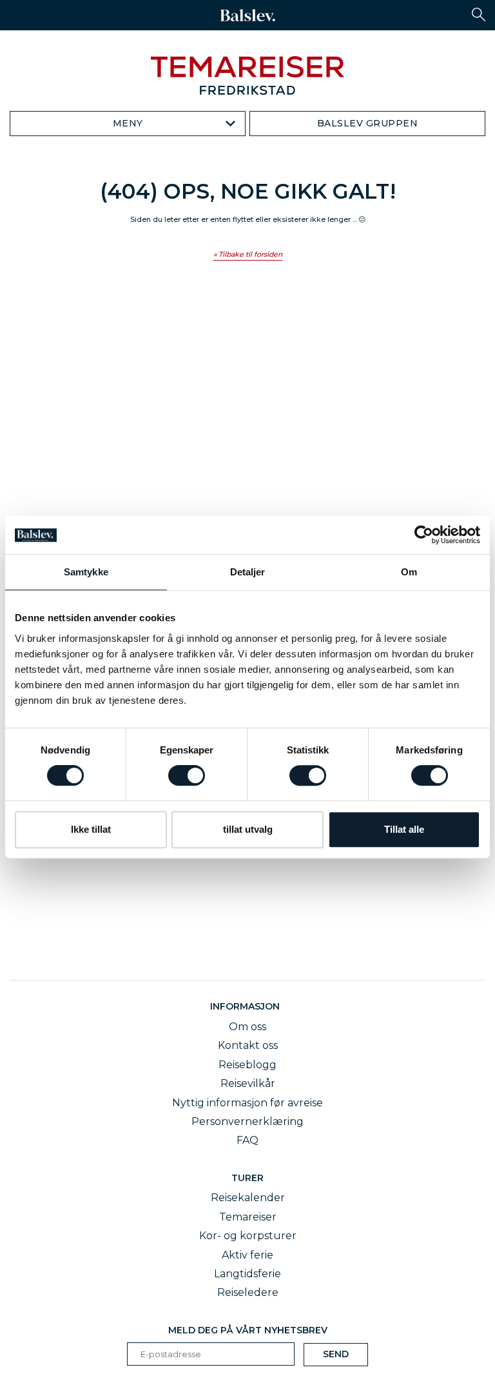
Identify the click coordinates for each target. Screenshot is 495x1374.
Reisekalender (248, 1197)
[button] (478, 14)
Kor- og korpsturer (247, 1236)
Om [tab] (409, 571)
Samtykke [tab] (86, 571)
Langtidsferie (247, 1274)
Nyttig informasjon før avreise (247, 1103)
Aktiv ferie (247, 1255)
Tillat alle (404, 829)
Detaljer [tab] (248, 571)
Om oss (247, 1027)
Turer (247, 1178)
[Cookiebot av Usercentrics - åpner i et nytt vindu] (423, 534)
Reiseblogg (247, 1065)
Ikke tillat (91, 829)
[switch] (186, 775)
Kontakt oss (248, 1045)
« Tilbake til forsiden (247, 254)
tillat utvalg (248, 829)
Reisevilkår (247, 1083)
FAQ (247, 1140)
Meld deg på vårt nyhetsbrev (247, 1330)
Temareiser (248, 1217)
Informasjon (247, 1006)
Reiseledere (247, 1292)
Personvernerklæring (247, 1121)
